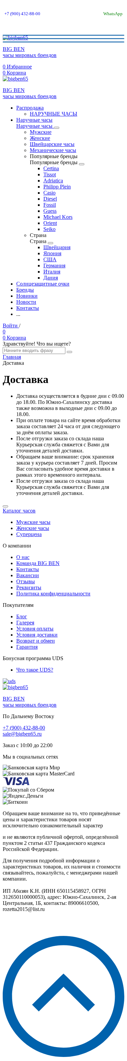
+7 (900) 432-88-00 (22, 13)
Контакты (27, 569)
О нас (22, 557)
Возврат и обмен (35, 641)
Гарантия (27, 647)
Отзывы (25, 581)
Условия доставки (37, 635)
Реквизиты (28, 587)
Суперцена (29, 534)
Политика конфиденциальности (53, 593)
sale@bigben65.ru (22, 734)
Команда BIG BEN (38, 563)
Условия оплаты (35, 628)
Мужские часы (33, 522)
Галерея (25, 622)
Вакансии (27, 575)
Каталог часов (19, 510)
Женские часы (32, 528)
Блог (21, 616)
